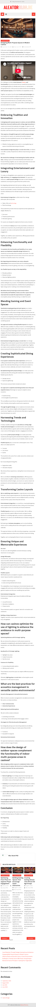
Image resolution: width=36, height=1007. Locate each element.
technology (13, 203)
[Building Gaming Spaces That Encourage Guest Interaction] (18, 870)
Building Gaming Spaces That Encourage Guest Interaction (17, 882)
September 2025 (6, 981)
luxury (23, 82)
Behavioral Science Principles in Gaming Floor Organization (17, 960)
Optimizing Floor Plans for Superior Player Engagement (6, 881)
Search (11, 940)
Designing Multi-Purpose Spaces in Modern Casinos (15, 954)
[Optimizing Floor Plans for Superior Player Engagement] (6, 870)
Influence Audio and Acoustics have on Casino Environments (6, 938)
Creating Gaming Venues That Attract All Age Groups (29, 881)
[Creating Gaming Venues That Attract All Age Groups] (29, 870)
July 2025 (4, 985)
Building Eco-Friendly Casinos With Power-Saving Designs (16, 958)
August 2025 (5, 983)
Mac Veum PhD (17, 47)
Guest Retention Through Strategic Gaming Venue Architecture (31, 938)
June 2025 (5, 987)
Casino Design (5, 40)
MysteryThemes (24, 1005)
